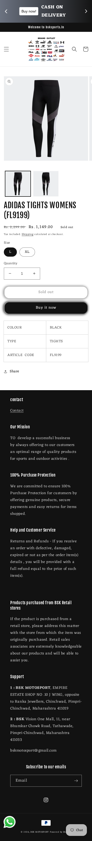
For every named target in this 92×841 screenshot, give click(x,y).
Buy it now (46, 307)
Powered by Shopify (60, 832)
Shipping (27, 234)
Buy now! (71, 11)
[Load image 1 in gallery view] (18, 183)
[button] (6, 49)
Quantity (10, 263)
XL (27, 252)
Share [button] (14, 371)
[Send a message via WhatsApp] (10, 822)
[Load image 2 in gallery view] (46, 183)
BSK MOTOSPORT (39, 832)
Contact (17, 410)
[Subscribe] (76, 781)
